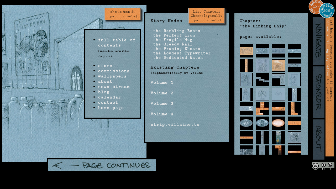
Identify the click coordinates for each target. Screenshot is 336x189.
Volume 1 (162, 82)
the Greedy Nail (171, 44)
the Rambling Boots (175, 31)
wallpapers (112, 76)
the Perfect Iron (172, 35)
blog (103, 91)
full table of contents (116, 42)
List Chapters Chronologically (206, 15)
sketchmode (122, 13)
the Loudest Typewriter (180, 53)
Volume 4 (162, 114)
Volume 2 (162, 93)
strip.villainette (175, 124)
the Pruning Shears (175, 48)
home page (111, 107)
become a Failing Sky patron (328, 47)
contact (108, 102)
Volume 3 (162, 103)
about (105, 81)
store (105, 65)
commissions (114, 71)
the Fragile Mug (171, 40)
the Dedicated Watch (176, 57)
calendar (109, 97)
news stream (114, 86)
